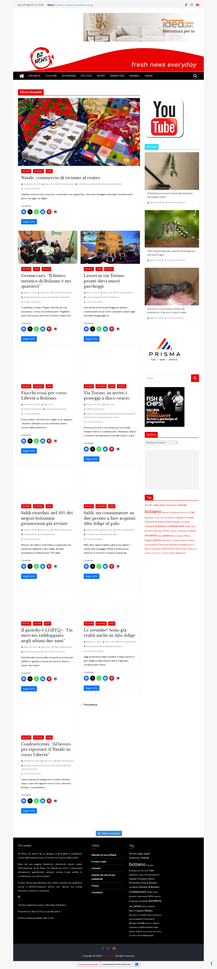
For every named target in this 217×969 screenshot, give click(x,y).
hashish (173, 531)
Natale (119, 184)
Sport (101, 76)
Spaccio (190, 545)
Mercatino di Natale (171, 540)
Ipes (159, 536)
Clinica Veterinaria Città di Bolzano (163, 521)
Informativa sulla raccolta (89, 964)
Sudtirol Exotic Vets (171, 548)
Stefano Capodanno (153, 549)
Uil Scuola (147, 931)
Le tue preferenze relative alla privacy (116, 964)
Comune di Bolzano (155, 526)
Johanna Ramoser (29, 769)
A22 (146, 505)
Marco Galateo (177, 536)
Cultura (51, 76)
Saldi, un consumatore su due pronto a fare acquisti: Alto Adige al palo (110, 518)
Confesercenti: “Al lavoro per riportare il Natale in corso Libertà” (46, 749)
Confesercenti (100, 414)
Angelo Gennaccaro (33, 297)
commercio (83, 184)
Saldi (52, 534)
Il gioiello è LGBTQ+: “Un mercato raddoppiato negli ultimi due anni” (46, 635)
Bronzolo (185, 512)
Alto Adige (154, 505)
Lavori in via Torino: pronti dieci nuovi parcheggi (104, 281)
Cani (192, 512)
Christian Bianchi (167, 517)
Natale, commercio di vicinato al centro (60, 177)
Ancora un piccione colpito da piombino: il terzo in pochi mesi (166, 311)
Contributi (97, 892)
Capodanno (149, 518)
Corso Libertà (51, 765)
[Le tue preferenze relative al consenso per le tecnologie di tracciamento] (211, 963)
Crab (187, 526)
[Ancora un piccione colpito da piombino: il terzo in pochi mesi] (172, 286)
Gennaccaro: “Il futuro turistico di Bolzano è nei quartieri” (46, 281)
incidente (151, 535)
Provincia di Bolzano (168, 544)
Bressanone (175, 512)
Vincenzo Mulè (167, 553)
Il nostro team (99, 861)
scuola (182, 544)
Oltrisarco (191, 540)
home (49, 171)
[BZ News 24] (108, 48)
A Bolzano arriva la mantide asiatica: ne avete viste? (170, 195)
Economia (69, 76)
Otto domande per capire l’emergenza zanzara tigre (171, 253)
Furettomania (157, 531)
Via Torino (114, 417)
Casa (156, 517)
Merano (158, 540)
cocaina (185, 521)
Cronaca (34, 76)
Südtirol (184, 549)
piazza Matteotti (151, 545)
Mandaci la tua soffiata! (104, 854)
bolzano (89, 297)
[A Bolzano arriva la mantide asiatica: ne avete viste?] (172, 171)
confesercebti (95, 184)
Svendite (118, 646)
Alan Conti (49, 184)
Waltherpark (180, 553)
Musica (183, 540)
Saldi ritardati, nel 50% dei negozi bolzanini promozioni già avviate (47, 518)
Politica (86, 76)
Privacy (95, 885)
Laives (166, 535)
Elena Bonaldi (109, 184)
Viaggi (149, 76)
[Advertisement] (171, 470)
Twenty (191, 549)
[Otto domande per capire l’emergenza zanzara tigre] (172, 229)
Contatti (96, 868)
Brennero (165, 512)
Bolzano (26, 171)
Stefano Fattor (90, 417)
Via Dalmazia (113, 297)
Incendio (191, 530)
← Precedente (89, 704)
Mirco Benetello (62, 297)
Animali (134, 76)
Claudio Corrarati (185, 517)
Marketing (117, 76)
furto (166, 530)
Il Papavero (182, 531)
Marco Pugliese (136, 910)
